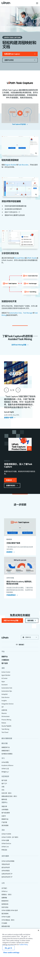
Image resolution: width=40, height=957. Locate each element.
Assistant (4, 685)
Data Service (5, 697)
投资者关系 (5, 904)
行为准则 (4, 923)
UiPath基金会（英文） (8, 920)
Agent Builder (6, 675)
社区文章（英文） (7, 793)
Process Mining (6, 720)
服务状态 (4, 799)
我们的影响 (5, 913)
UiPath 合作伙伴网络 (8, 861)
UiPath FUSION (6, 834)
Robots (4, 723)
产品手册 (4, 822)
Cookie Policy (23, 944)
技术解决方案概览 (7, 754)
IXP (3, 707)
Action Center (6, 672)
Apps (3, 681)
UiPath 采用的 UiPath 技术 (10, 910)
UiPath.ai (4, 891)
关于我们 (4, 888)
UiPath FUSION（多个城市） (10, 837)
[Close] (38, 930)
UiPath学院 (5, 762)
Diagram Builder (11, 165)
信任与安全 (5, 907)
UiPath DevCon (6, 843)
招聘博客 (4, 898)
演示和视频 (5, 825)
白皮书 (4, 816)
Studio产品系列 (6, 726)
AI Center (4, 678)
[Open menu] (37, 3)
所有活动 (4, 850)
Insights (4, 700)
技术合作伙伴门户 (7, 877)
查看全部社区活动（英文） (10, 796)
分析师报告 (5, 809)
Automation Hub (15, 313)
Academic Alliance (7, 765)
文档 (3, 787)
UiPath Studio (32, 258)
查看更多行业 (6, 747)
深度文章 (4, 806)
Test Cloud (5, 732)
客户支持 (5, 663)
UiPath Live (5, 847)
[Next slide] (18, 390)
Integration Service (7, 704)
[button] (20, 113)
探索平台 (5, 656)
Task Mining (5, 729)
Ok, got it (8, 948)
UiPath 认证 (5, 768)
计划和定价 (5, 660)
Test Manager (28, 313)
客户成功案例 (6, 813)
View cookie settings (11, 952)
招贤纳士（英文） (7, 894)
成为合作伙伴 (6, 867)
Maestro (4, 713)
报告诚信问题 (6, 926)
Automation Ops (7, 691)
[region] (20, 943)
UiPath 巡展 (5, 840)
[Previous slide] (6, 390)
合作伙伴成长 (6, 870)
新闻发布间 (5, 901)
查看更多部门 (6, 750)
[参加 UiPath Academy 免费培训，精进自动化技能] (20, 577)
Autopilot (4, 694)
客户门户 (4, 783)
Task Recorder (23, 165)
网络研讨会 (5, 819)
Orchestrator (6, 716)
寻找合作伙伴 (6, 864)
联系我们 (21, 644)
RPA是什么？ (6, 772)
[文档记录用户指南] (20, 536)
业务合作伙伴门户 (7, 874)
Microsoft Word (19, 258)
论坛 (3, 790)
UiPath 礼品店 (6, 917)
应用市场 (4, 710)
